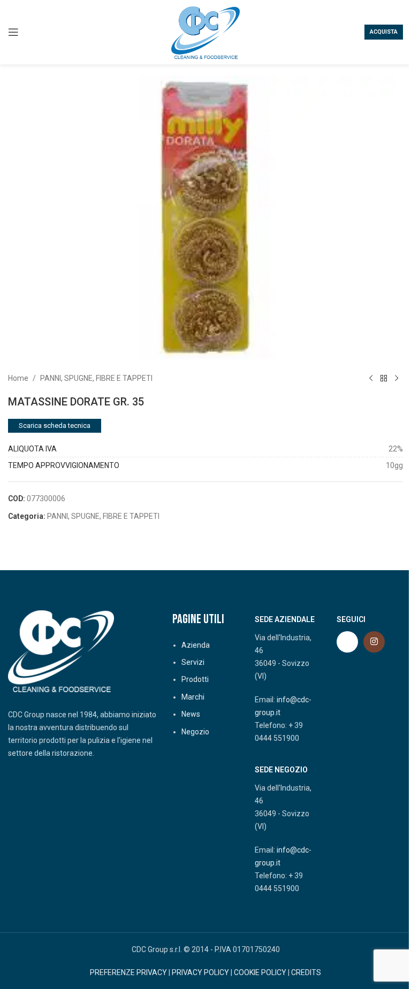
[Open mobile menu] (13, 32)
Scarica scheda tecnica (54, 425)
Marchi (192, 697)
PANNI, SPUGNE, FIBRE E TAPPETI (96, 378)
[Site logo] (205, 31)
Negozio (195, 731)
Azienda (195, 645)
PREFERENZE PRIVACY (128, 972)
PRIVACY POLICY (200, 972)
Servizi (192, 662)
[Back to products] (383, 378)
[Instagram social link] (374, 642)
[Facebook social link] (347, 642)
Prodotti (195, 679)
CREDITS (306, 972)
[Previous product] (370, 378)
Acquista (384, 31)
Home (18, 378)
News (190, 714)
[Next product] (396, 378)
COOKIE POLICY (260, 972)
